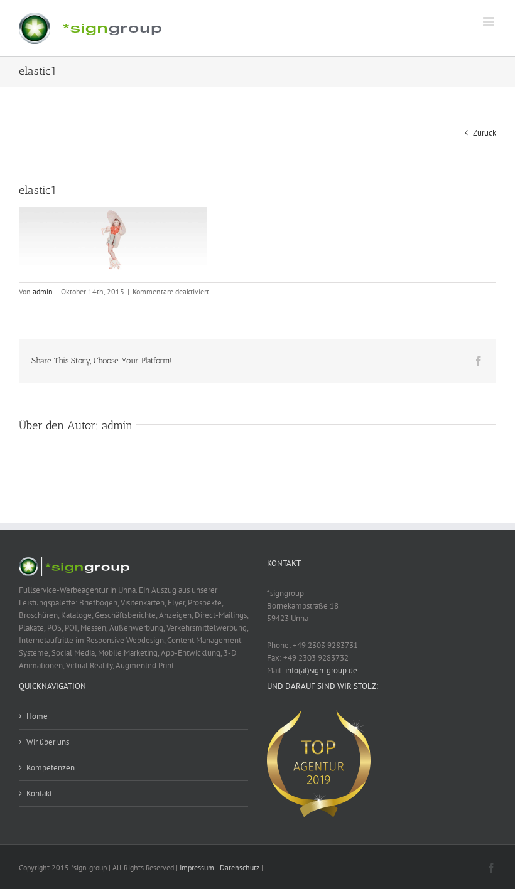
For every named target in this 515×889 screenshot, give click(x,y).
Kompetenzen (50, 767)
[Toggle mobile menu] (489, 21)
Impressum (197, 867)
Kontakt (39, 793)
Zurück (484, 132)
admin (43, 291)
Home (37, 716)
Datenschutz (239, 867)
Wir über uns (47, 742)
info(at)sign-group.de (321, 670)
